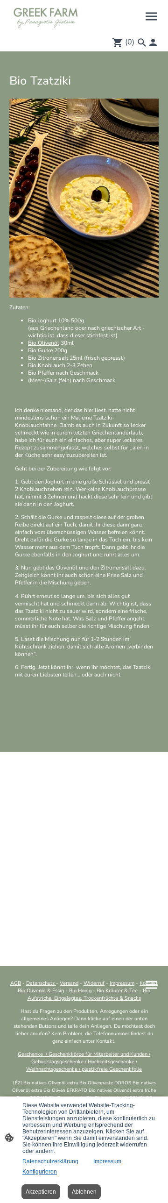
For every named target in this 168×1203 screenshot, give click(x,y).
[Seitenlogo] (45, 16)
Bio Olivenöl (43, 343)
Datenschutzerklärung (50, 1161)
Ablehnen (84, 1192)
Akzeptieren (41, 1192)
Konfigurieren (39, 1171)
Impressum (107, 1161)
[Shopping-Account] (153, 42)
